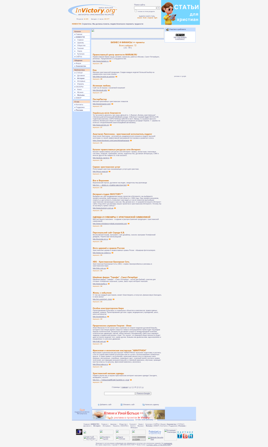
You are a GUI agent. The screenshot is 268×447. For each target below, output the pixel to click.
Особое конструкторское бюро (108, 308)
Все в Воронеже (101, 180)
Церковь (79, 43)
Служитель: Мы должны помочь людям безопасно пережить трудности (112, 24)
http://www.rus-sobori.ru (102, 253)
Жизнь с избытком (102, 293)
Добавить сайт (106, 404)
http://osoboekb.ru (99, 317)
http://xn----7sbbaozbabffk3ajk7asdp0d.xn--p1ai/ (111, 380)
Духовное (80, 75)
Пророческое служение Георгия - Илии (112, 326)
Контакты (79, 104)
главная (125, 387)
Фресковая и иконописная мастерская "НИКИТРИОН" (119, 350)
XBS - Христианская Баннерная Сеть (111, 262)
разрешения (168, 443)
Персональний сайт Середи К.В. (109, 232)
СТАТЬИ (79, 73)
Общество (80, 45)
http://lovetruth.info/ (100, 90)
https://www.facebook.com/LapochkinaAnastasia (111, 140)
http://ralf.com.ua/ (99, 341)
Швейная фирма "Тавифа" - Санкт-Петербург (115, 277)
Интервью (80, 81)
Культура (79, 54)
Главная (78, 34)
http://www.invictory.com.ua (103, 208)
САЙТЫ (78, 57)
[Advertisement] (81, 160)
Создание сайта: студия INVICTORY (158, 445)
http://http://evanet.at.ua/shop (104, 77)
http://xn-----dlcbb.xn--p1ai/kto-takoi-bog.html (110, 185)
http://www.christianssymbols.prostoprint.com (110, 224)
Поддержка (80, 107)
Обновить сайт (128, 404)
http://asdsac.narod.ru (101, 158)
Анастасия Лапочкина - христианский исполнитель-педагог (122, 134)
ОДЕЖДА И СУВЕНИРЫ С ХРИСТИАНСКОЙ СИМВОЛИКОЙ (121, 217)
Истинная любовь (102, 86)
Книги (78, 89)
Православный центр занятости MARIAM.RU (115, 54)
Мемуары (134, 427)
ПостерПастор (100, 99)
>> (143, 387)
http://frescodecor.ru (100, 364)
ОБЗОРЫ (79, 87)
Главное (79, 40)
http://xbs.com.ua (99, 268)
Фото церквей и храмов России (109, 248)
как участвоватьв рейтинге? (180, 38)
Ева (94, 70)
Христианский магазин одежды (108, 373)
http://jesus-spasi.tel (100, 171)
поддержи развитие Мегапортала (82, 412)
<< (130, 387)
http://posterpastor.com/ (102, 104)
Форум (78, 63)
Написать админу (152, 404)
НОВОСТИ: (76, 24)
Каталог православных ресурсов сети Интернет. (117, 149)
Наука (78, 51)
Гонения (79, 48)
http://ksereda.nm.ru (100, 239)
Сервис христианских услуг (106, 167)
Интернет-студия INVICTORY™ (108, 194)
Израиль (79, 84)
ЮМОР (78, 98)
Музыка (79, 92)
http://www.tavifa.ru (100, 284)
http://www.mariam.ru (101, 61)
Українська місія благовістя (107, 113)
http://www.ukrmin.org (101, 125)
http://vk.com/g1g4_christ (102, 299)
